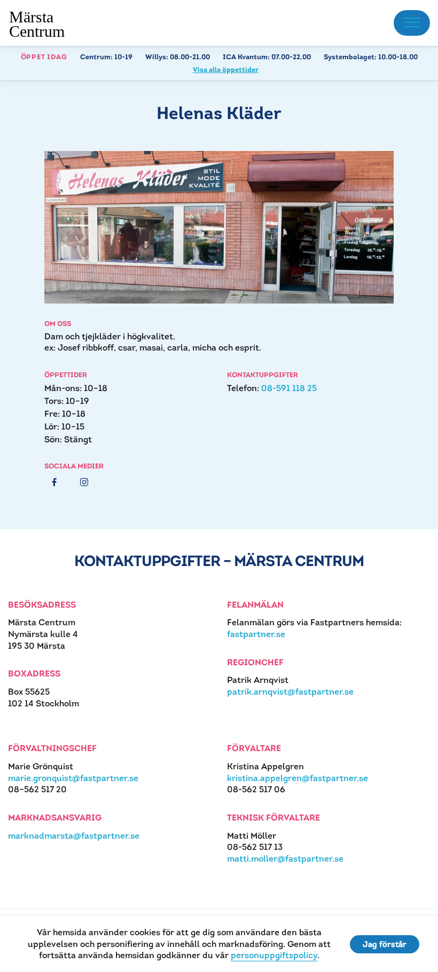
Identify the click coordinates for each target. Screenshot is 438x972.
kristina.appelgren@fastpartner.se (297, 778)
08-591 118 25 (289, 388)
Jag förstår (384, 944)
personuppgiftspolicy (274, 955)
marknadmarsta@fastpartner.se (73, 835)
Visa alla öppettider (226, 69)
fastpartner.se (256, 634)
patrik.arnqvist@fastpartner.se (290, 691)
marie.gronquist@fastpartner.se (73, 778)
